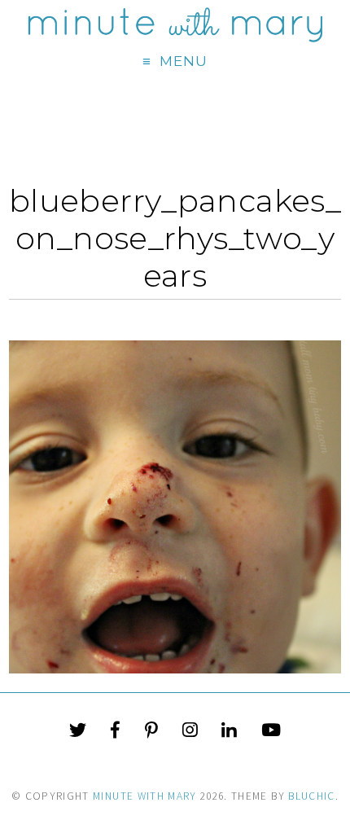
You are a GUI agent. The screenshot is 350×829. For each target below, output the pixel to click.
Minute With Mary (145, 796)
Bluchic (311, 796)
